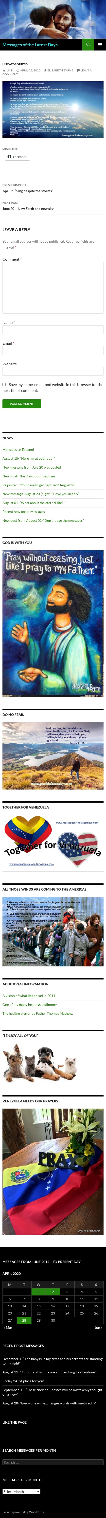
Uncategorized (15, 64)
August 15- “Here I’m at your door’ (28, 458)
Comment (12, 259)
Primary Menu (100, 45)
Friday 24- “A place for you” (23, 1381)
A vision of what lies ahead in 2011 (28, 996)
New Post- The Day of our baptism (28, 476)
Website (9, 363)
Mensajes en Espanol (18, 449)
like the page (14, 1422)
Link (9, 70)
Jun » (98, 1327)
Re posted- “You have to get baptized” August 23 (38, 485)
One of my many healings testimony (29, 1004)
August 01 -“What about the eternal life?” (33, 503)
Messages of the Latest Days (30, 44)
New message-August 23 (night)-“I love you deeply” (40, 494)
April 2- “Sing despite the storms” (27, 188)
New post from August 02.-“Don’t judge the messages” (43, 520)
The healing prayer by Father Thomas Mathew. (37, 1013)
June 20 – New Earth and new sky (27, 206)
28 (24, 1320)
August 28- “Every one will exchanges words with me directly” (49, 1403)
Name (8, 322)
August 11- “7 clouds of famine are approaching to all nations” (49, 1372)
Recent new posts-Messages (23, 511)
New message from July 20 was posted (31, 467)
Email (8, 343)
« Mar (8, 1327)
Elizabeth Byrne (60, 70)
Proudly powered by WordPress (23, 1512)
